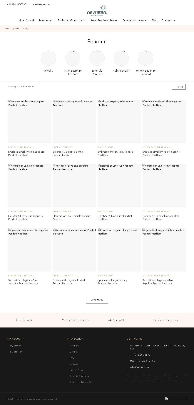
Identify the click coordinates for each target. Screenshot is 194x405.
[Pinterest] (188, 4)
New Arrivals (26, 20)
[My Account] (145, 4)
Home (7, 28)
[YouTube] (179, 4)
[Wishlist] (150, 4)
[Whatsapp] (170, 4)
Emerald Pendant (62, 147)
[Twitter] (174, 4)
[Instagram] (165, 4)
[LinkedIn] (184, 4)
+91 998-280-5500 (16, 4)
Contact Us (168, 20)
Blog (154, 20)
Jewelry (16, 28)
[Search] (140, 4)
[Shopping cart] (155, 4)
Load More (97, 299)
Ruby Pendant (105, 147)
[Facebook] (160, 4)
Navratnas (45, 20)
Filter (180, 86)
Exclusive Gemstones (71, 20)
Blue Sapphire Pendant (21, 147)
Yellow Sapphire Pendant (156, 147)
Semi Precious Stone (103, 20)
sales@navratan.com (42, 4)
